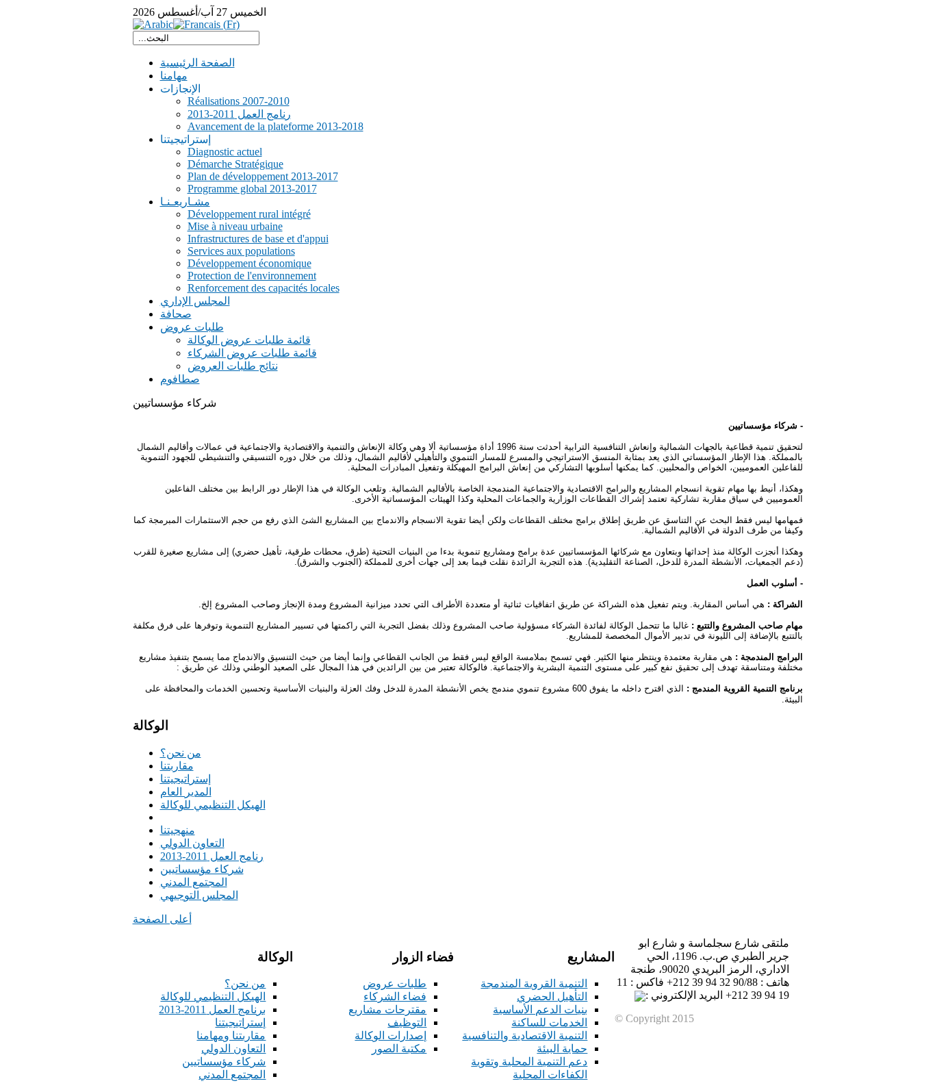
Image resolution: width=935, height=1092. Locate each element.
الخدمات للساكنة (549, 1022)
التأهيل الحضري (552, 996)
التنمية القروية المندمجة (534, 983)
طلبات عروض (394, 983)
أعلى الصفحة (162, 919)
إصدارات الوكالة (390, 1035)
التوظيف (406, 1022)
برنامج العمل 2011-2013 (212, 1009)
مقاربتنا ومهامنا (231, 1035)
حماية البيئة (562, 1048)
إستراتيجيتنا (240, 1022)
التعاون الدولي (233, 1048)
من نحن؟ (245, 983)
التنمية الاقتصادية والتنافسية (524, 1035)
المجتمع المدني (232, 1074)
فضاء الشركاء (394, 996)
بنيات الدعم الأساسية (540, 1009)
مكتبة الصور (399, 1048)
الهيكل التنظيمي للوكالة (213, 996)
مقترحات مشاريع (387, 1009)
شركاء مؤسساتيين (224, 1061)
